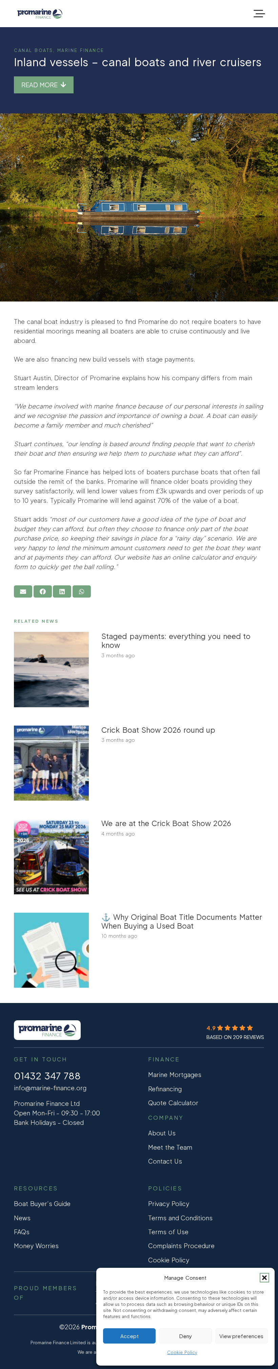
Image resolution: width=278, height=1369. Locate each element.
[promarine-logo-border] (40, 13)
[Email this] (23, 591)
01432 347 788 (47, 1075)
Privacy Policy (168, 1203)
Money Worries (36, 1245)
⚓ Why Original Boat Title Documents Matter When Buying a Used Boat (181, 921)
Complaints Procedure (181, 1245)
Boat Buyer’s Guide (42, 1203)
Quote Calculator (173, 1103)
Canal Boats (33, 50)
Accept (129, 1336)
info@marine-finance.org (50, 1088)
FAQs (21, 1232)
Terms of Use (168, 1232)
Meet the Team (170, 1147)
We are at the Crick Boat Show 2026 (166, 823)
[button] (264, 1277)
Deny (185, 1336)
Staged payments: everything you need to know (176, 641)
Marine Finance (80, 50)
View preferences (241, 1336)
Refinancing (165, 1089)
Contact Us (165, 1161)
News (22, 1218)
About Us (162, 1133)
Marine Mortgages (174, 1074)
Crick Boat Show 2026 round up (158, 729)
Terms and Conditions (180, 1218)
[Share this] (43, 591)
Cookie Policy (182, 1352)
